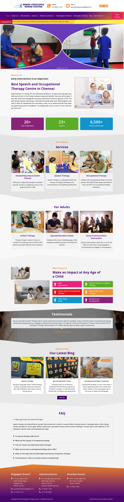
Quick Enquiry (117, 16)
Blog (90, 16)
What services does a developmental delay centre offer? (36, 449)
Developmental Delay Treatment (96, 381)
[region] (62, 46)
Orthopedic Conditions (80, 16)
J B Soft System (102, 499)
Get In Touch (98, 16)
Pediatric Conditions (46, 16)
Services (34, 16)
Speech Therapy (27, 381)
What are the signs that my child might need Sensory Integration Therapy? (43, 454)
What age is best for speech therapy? (29, 419)
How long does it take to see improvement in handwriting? (37, 458)
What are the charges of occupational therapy (32, 440)
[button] (1, 46)
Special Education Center (62, 381)
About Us (14, 16)
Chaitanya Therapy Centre (31, 499)
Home (8, 16)
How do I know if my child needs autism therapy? (33, 445)
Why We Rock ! (25, 16)
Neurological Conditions (64, 16)
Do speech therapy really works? (27, 436)
